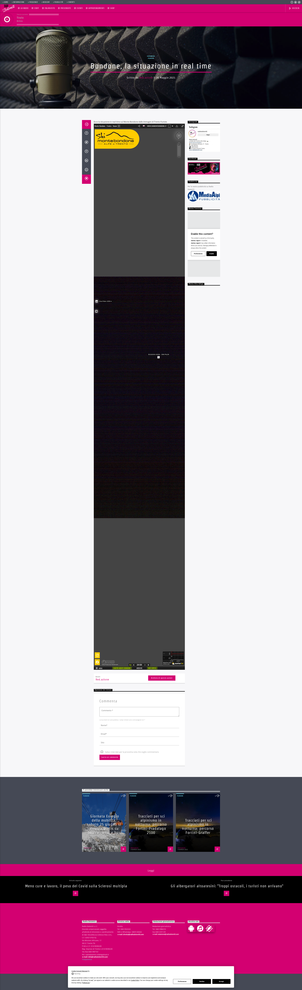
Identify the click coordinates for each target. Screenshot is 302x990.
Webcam (46, 2)
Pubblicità (59, 2)
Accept (221, 981)
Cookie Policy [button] (135, 980)
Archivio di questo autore (161, 678)
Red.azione (146, 77)
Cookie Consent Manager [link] (79, 971)
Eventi (80, 8)
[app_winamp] (210, 928)
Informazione (18, 2)
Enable (211, 254)
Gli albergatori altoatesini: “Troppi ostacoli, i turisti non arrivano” (227, 886)
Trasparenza (87, 959)
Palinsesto (50, 8)
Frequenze (33, 2)
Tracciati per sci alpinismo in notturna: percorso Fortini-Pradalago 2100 (151, 824)
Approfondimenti (96, 8)
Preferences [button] (86, 983)
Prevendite (66, 8)
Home (6, 2)
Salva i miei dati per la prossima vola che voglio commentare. (132, 752)
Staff (36, 8)
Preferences (182, 981)
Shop (112, 8)
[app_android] (192, 928)
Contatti (71, 2)
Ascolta (295, 8)
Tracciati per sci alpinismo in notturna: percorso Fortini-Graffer (198, 826)
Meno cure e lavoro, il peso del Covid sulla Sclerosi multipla (76, 886)
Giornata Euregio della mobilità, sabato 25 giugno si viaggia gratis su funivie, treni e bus (104, 824)
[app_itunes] (201, 928)
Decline (201, 981)
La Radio (24, 8)
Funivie (151, 58)
